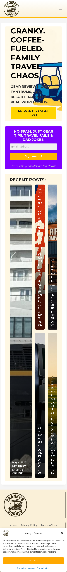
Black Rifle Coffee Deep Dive (52, 303)
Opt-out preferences (26, 568)
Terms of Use (49, 525)
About (14, 525)
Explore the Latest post (33, 112)
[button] (62, 533)
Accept (33, 560)
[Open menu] (60, 8)
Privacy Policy (43, 568)
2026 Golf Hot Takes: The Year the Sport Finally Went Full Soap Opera (40, 268)
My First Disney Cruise (19, 470)
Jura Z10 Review (40, 461)
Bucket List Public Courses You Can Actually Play (52, 436)
